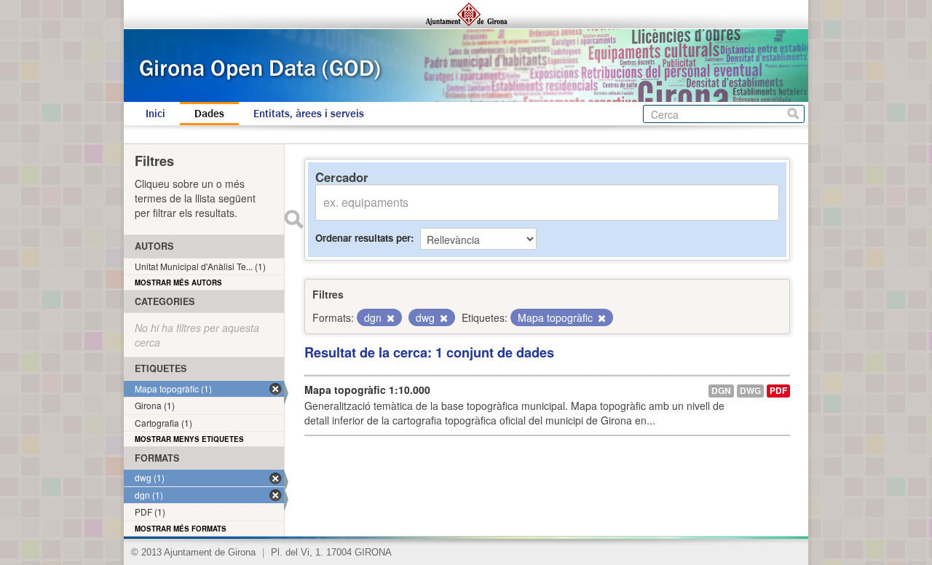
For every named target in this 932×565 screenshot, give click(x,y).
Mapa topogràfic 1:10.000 (367, 389)
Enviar (293, 219)
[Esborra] (389, 318)
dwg (750, 390)
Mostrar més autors (178, 282)
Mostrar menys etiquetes (189, 439)
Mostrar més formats (180, 528)
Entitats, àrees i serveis (308, 113)
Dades (209, 113)
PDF (778, 390)
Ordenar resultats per (363, 238)
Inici (155, 113)
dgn (721, 390)
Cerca (793, 114)
